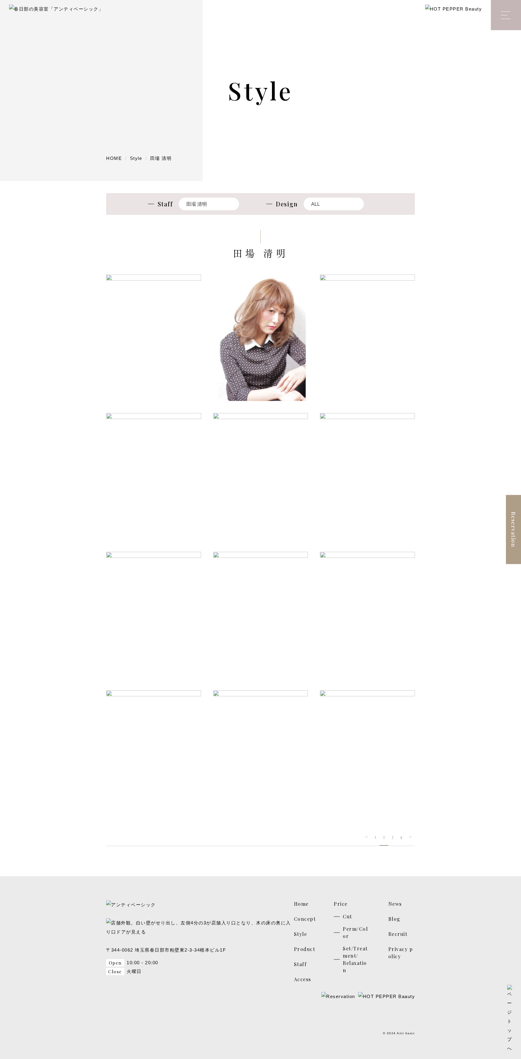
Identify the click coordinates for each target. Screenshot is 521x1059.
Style (300, 934)
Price (341, 904)
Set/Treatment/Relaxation (355, 959)
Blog (394, 919)
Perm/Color (355, 932)
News (395, 904)
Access (302, 979)
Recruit (398, 934)
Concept (305, 919)
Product (304, 949)
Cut (347, 916)
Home (301, 904)
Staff (300, 964)
